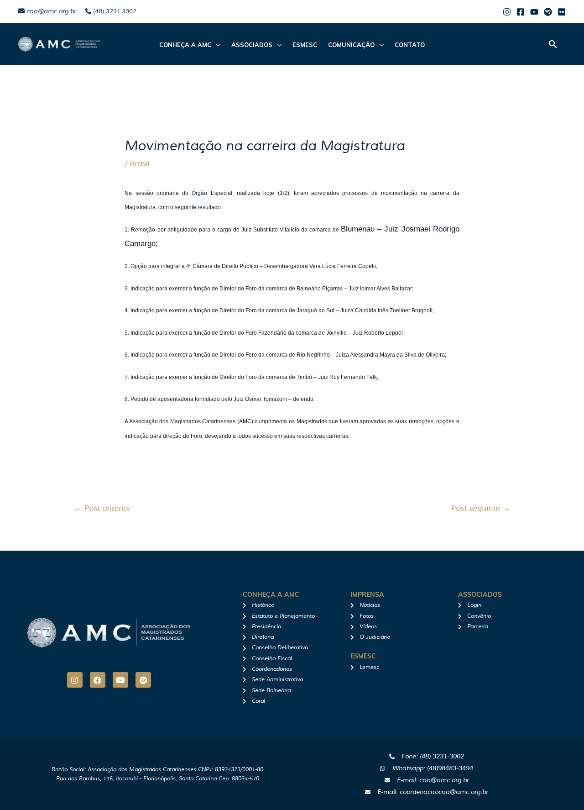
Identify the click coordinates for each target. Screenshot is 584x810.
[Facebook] (520, 12)
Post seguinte (480, 508)
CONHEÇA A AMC (185, 44)
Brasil (139, 163)
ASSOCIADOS (251, 44)
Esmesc (304, 44)
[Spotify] (548, 12)
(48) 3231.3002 (113, 11)
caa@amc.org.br (50, 11)
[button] (553, 44)
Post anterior (102, 508)
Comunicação (351, 44)
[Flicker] (562, 12)
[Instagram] (507, 12)
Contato (410, 44)
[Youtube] (534, 12)
